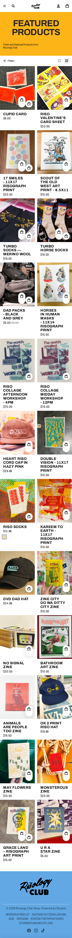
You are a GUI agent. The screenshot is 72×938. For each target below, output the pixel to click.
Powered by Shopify (53, 908)
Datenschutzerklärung (49, 914)
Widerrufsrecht (18, 914)
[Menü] (4, 6)
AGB (11, 918)
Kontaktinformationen (47, 918)
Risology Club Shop (28, 908)
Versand (22, 918)
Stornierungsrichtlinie (36, 923)
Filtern (11, 60)
